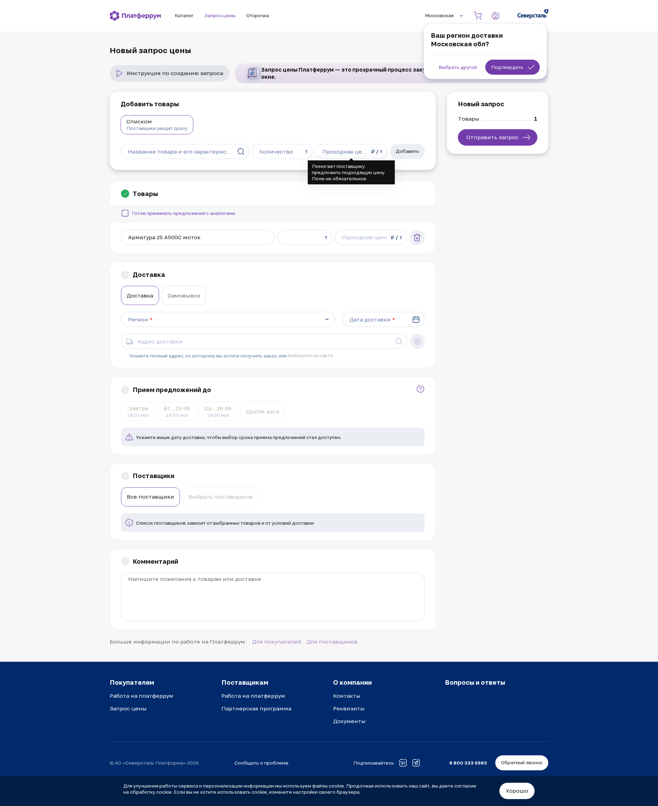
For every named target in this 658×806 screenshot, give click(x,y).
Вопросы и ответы (475, 682)
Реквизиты (349, 708)
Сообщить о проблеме (261, 763)
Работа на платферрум (141, 696)
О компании (352, 682)
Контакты (347, 696)
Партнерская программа (256, 708)
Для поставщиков (332, 641)
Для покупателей (276, 641)
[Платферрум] (135, 15)
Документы (349, 721)
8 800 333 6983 (468, 763)
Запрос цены (128, 708)
